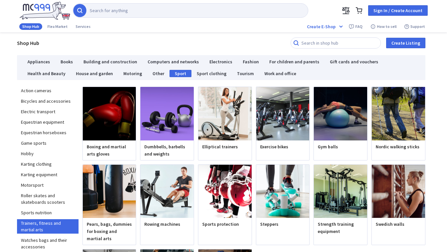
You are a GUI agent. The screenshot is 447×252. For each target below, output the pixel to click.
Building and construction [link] (110, 62)
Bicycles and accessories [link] (46, 101)
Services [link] (83, 26)
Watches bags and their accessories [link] (44, 243)
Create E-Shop (321, 27)
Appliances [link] (38, 62)
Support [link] (417, 26)
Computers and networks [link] (173, 62)
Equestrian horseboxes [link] (43, 133)
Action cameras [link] (36, 91)
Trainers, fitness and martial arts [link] (41, 226)
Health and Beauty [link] (46, 73)
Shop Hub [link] (30, 26)
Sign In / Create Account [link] (397, 10)
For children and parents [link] (294, 62)
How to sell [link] (387, 26)
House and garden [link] (94, 73)
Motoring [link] (132, 73)
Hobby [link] (27, 154)
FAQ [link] (359, 26)
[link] (44, 11)
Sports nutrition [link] (36, 213)
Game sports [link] (33, 143)
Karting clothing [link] (36, 164)
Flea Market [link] (57, 26)
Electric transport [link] (38, 112)
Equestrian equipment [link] (42, 122)
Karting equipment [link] (39, 175)
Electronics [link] (220, 62)
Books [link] (67, 62)
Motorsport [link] (32, 185)
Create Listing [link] (405, 43)
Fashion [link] (251, 62)
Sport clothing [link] (211, 73)
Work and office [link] (280, 73)
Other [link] (158, 73)
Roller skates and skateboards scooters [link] (43, 199)
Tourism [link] (245, 73)
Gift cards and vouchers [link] (354, 62)
